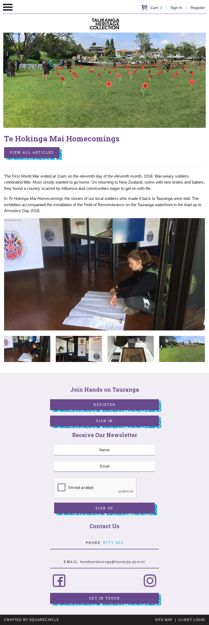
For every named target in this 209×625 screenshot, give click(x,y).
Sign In (176, 7)
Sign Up (104, 508)
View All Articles (32, 152)
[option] (104, 274)
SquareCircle (44, 620)
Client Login (192, 620)
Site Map (164, 620)
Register (197, 7)
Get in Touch (104, 598)
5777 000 (113, 542)
